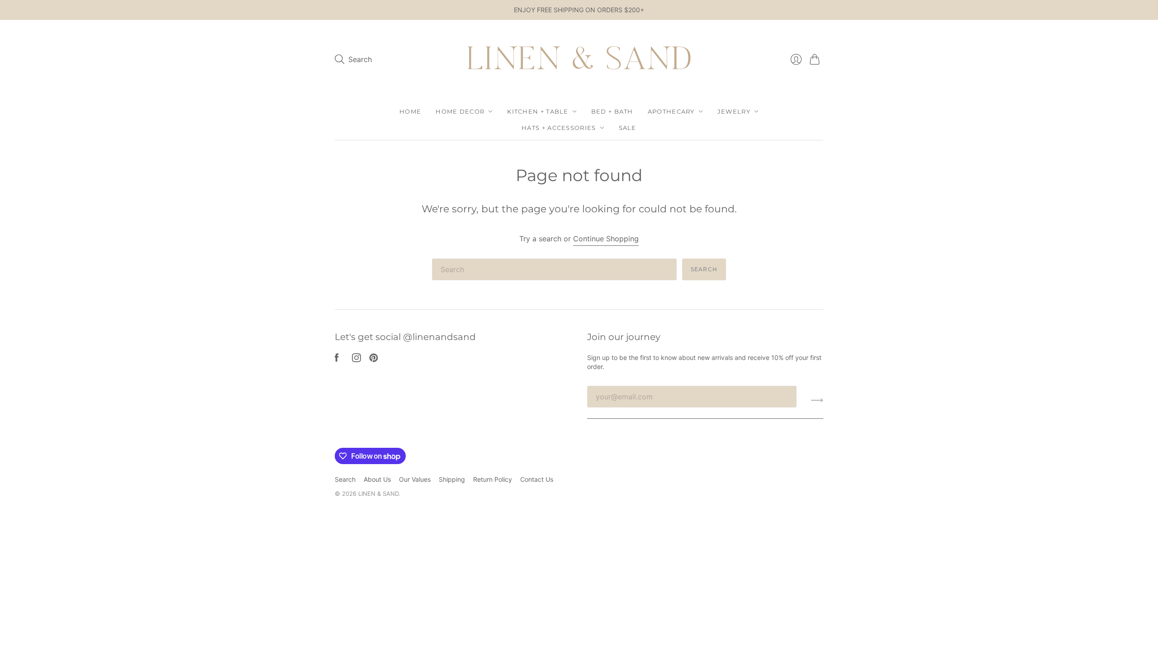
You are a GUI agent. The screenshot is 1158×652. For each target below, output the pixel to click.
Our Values (415, 479)
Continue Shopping (606, 238)
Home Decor (460, 111)
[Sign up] (817, 400)
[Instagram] (356, 359)
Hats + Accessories (559, 127)
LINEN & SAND (378, 493)
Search (704, 269)
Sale (627, 127)
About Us (377, 479)
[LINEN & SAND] (579, 59)
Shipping (452, 479)
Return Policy (492, 479)
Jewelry (733, 111)
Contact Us (536, 479)
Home (410, 111)
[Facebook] (337, 359)
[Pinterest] (373, 359)
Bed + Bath (612, 111)
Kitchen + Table (538, 111)
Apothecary (671, 111)
